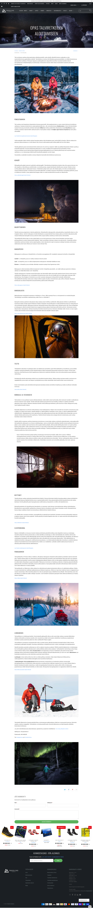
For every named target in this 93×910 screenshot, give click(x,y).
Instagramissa (19, 737)
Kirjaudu (85, 5)
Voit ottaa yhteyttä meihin (62, 728)
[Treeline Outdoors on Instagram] (6, 3)
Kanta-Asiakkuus (62, 3)
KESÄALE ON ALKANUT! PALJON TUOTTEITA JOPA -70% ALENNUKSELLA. (46, 1)
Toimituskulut (30, 3)
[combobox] (85, 10)
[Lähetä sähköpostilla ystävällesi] (76, 789)
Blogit (56, 3)
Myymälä (48, 3)
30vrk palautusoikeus (39, 3)
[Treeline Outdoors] (8, 11)
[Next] (90, 836)
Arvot (52, 3)
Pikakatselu (46, 835)
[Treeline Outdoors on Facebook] (4, 3)
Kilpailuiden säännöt (29, 882)
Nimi (16, 802)
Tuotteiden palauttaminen (52, 880)
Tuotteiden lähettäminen (52, 877)
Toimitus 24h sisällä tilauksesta (18, 3)
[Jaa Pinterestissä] (72, 789)
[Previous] (3, 836)
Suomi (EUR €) (74, 5)
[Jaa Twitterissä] (64, 789)
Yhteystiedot (28, 880)
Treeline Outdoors (10, 903)
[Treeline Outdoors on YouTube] (1, 6)
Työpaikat (49, 875)
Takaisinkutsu (50, 888)
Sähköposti (50, 802)
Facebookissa (28, 737)
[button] (26, 11)
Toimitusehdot (50, 882)
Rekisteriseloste (28, 875)
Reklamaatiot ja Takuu (51, 872)
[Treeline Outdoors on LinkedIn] (8, 3)
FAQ (26, 877)
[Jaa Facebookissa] (68, 789)
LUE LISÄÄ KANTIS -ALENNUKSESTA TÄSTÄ (53, 857)
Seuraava (75, 50)
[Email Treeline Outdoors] (1, 3)
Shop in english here (15, 6)
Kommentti (17, 809)
